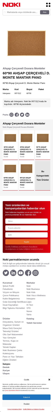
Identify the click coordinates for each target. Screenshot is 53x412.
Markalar (30, 283)
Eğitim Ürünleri (9, 360)
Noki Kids (30, 292)
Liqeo (28, 302)
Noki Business (33, 289)
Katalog (30, 318)
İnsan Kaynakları (10, 305)
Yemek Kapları (9, 347)
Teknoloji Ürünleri (11, 331)
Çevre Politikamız (11, 295)
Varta (28, 314)
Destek (6, 367)
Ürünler (6, 318)
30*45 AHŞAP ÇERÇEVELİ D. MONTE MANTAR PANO (10, 150)
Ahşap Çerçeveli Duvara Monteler (24, 68)
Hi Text (29, 305)
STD (28, 308)
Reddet (26, 404)
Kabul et (26, 397)
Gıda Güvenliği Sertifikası (14, 302)
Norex (29, 311)
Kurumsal (7, 283)
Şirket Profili (8, 286)
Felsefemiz (8, 289)
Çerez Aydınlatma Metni (12, 390)
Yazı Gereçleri (9, 337)
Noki (28, 286)
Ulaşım (6, 373)
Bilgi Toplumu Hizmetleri (14, 308)
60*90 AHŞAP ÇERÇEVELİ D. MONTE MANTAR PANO (10, 181)
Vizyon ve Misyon (11, 292)
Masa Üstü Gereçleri (12, 328)
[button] (49, 379)
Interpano (30, 298)
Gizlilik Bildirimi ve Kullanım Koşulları (33, 409)
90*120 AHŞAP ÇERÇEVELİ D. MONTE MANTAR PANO (26, 181)
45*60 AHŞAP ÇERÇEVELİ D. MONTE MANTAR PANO (26, 150)
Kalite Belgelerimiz (11, 298)
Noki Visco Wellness (36, 295)
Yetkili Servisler (34, 323)
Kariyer (6, 370)
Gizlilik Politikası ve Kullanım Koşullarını (21, 247)
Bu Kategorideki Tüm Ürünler (42, 175)
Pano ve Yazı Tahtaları (13, 356)
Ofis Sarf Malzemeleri (13, 334)
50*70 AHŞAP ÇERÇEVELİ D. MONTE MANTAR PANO (42, 150)
